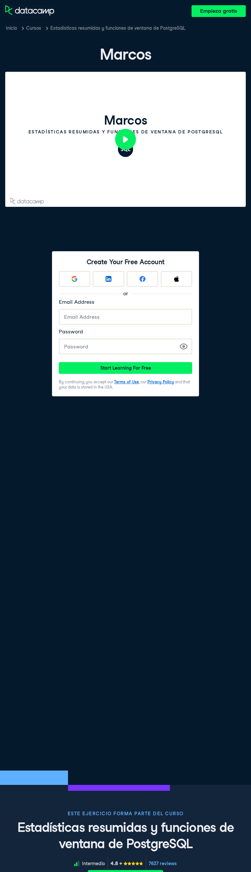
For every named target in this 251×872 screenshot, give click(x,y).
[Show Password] (184, 346)
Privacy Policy (160, 381)
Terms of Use (126, 381)
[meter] (127, 863)
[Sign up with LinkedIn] (108, 279)
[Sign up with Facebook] (142, 279)
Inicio (11, 28)
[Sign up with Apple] (176, 279)
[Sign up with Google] (74, 279)
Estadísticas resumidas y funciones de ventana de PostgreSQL (117, 28)
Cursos (33, 28)
